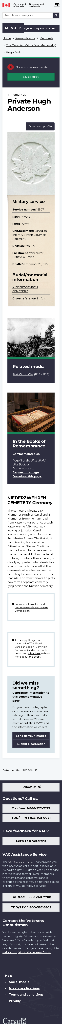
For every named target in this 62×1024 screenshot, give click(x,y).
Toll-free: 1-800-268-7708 (31, 897)
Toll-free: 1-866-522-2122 (31, 808)
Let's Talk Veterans (31, 841)
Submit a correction (31, 744)
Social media (19, 982)
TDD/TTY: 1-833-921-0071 (31, 818)
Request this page (26, 472)
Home (7, 38)
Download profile (40, 126)
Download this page (27, 476)
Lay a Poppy (31, 76)
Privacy (15, 1001)
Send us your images (31, 735)
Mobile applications (24, 988)
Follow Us (36, 788)
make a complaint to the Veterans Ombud (26, 952)
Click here (34, 653)
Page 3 (17, 460)
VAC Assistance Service (21, 862)
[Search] (56, 15)
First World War (23, 374)
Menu (11, 28)
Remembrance (25, 38)
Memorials (46, 38)
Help (8, 976)
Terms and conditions (26, 994)
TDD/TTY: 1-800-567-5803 (31, 907)
